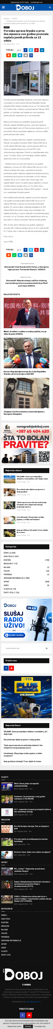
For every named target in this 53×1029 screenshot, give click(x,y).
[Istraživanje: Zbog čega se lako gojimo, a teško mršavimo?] (9, 520)
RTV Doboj (22, 482)
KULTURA (7, 560)
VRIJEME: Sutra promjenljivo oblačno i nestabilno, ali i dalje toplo (32, 478)
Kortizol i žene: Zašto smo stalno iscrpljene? (32, 852)
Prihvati (28, 1026)
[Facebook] (22, 1015)
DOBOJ (6, 553)
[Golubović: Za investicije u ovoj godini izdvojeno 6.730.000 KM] (7, 799)
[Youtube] (29, 1015)
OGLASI (7, 571)
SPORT (6, 582)
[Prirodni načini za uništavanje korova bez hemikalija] (7, 842)
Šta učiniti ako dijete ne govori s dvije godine (22, 740)
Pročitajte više (40, 1026)
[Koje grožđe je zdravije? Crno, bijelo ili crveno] (9, 533)
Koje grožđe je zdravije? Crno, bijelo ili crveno (22, 761)
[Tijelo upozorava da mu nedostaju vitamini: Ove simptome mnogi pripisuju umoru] (9, 505)
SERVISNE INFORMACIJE (14, 578)
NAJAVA (7, 567)
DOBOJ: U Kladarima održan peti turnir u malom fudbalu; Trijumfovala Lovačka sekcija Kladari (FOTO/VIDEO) (32, 899)
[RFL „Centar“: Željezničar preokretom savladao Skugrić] (7, 871)
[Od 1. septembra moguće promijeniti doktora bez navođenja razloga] (7, 812)
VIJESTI (6, 27)
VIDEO (6, 585)
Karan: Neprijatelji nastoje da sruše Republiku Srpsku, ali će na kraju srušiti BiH (25, 373)
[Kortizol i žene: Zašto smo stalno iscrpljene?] (7, 855)
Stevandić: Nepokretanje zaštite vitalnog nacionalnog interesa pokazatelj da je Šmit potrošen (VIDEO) (26, 283)
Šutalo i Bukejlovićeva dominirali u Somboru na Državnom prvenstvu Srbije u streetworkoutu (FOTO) (32, 884)
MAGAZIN (7, 564)
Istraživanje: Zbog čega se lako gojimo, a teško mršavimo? (30, 518)
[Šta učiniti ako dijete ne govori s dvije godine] (9, 492)
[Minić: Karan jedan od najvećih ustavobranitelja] (7, 786)
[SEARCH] (46, 648)
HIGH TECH (8, 556)
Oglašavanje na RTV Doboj (20, 2)
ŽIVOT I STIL (8, 593)
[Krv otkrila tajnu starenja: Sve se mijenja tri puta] (7, 829)
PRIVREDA (8, 574)
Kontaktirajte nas (36, 2)
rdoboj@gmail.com (33, 1002)
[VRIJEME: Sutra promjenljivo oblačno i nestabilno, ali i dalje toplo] (9, 479)
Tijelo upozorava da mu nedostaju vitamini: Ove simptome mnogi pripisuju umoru (31, 504)
